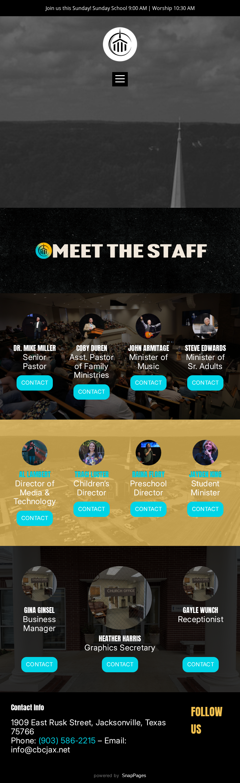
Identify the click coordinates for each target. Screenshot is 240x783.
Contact (34, 382)
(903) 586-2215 (67, 740)
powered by (120, 775)
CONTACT (148, 382)
